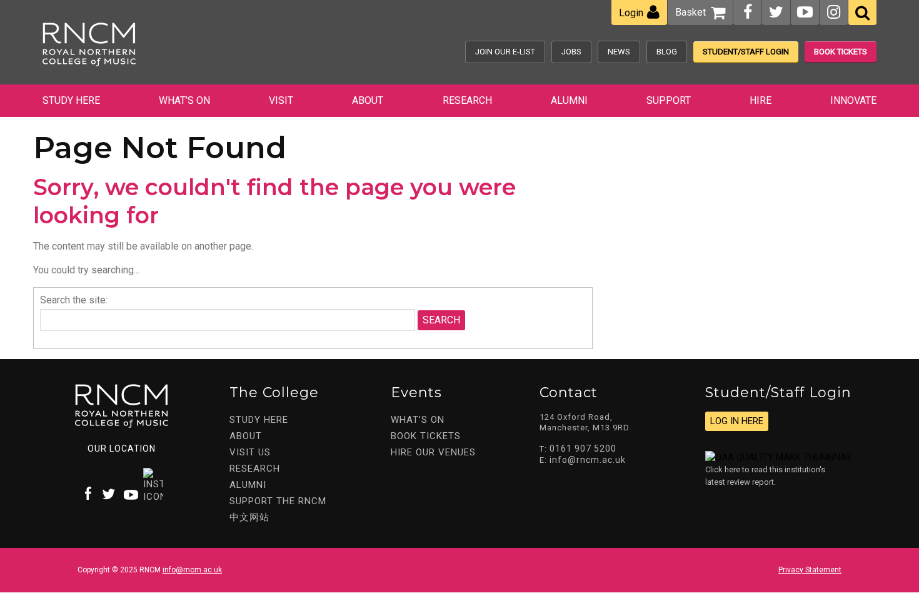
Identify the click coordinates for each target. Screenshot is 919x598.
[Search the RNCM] (862, 12)
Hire (760, 100)
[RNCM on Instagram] (833, 12)
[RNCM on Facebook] (747, 12)
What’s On (184, 100)
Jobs (571, 51)
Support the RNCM (277, 501)
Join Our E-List (505, 51)
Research (467, 100)
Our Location (122, 448)
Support (668, 100)
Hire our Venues (433, 452)
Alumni (569, 100)
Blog (666, 51)
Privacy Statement (809, 569)
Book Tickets (840, 51)
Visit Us (250, 452)
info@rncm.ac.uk (588, 460)
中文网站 (249, 517)
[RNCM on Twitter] (776, 12)
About (367, 100)
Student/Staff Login (746, 51)
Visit (281, 100)
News (619, 51)
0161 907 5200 (583, 448)
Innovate (853, 100)
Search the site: (74, 300)
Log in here (736, 421)
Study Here (71, 100)
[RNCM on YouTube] (805, 12)
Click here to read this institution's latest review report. (765, 476)
